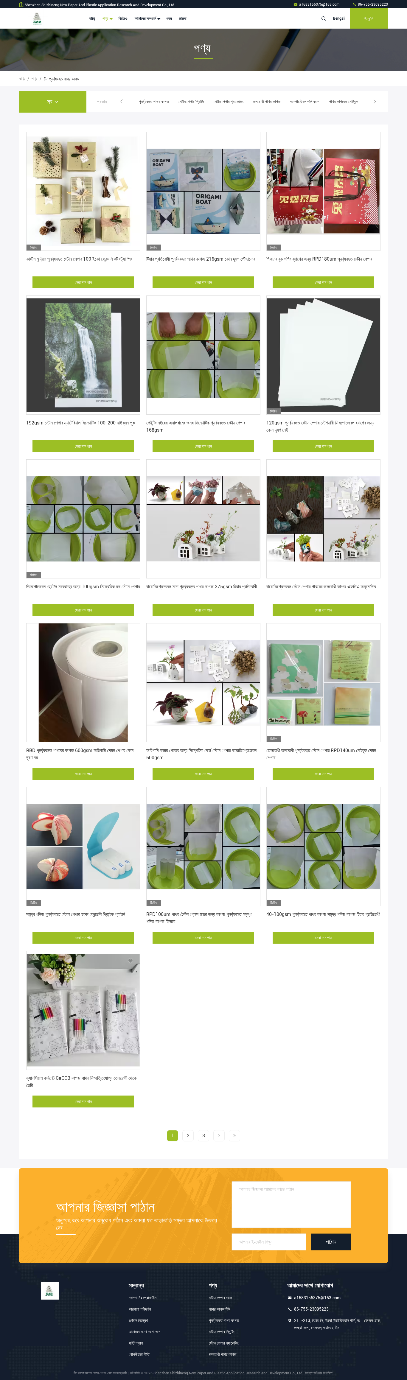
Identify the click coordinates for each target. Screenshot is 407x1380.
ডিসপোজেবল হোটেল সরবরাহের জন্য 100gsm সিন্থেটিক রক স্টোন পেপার (83, 586)
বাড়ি (92, 18)
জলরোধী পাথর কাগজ (227, 101)
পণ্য (105, 18)
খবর (169, 18)
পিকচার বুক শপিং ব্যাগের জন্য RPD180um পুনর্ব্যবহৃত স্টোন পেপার (319, 259)
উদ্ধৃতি (369, 18)
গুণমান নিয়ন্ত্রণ (138, 1320)
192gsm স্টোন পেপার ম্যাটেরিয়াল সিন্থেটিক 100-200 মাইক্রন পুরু (80, 423)
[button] (121, 101)
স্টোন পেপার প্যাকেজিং (189, 101)
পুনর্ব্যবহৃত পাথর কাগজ (224, 1320)
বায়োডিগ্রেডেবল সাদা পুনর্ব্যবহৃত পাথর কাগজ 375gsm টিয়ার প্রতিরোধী (201, 586)
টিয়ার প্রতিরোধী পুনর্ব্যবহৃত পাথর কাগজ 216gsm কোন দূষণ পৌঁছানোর (200, 259)
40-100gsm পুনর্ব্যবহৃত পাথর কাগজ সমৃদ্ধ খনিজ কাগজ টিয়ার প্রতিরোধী (323, 914)
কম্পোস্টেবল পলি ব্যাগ (265, 101)
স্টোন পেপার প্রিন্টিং (151, 101)
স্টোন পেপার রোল (220, 1297)
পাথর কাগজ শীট (219, 1309)
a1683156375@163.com (319, 4)
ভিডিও (123, 18)
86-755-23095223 (372, 4)
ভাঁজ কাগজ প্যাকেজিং (342, 101)
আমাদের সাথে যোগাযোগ (145, 1331)
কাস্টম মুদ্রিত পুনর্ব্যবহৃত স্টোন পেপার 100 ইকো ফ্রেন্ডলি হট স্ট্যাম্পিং (79, 259)
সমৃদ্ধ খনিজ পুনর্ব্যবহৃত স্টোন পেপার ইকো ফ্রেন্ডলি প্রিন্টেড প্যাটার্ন (75, 914)
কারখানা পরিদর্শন (140, 1309)
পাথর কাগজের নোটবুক (304, 101)
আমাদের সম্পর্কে (146, 18)
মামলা (183, 18)
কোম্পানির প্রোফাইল (142, 1297)
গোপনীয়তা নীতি (139, 1354)
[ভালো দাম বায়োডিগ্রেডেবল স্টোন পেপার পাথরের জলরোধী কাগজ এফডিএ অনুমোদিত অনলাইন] (323, 519)
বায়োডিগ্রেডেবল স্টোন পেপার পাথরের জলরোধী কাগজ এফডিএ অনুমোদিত (321, 586)
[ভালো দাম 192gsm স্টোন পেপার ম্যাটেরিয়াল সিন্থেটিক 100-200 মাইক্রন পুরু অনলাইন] (83, 355)
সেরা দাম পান (83, 282)
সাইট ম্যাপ (136, 1343)
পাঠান (331, 1241)
